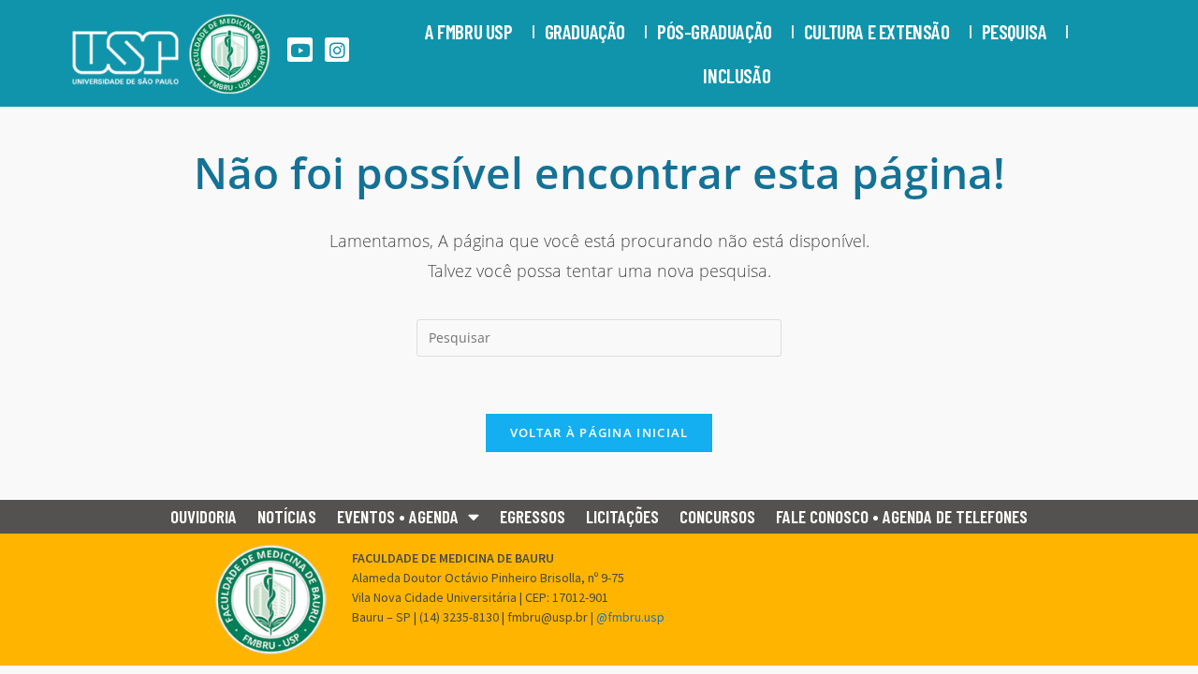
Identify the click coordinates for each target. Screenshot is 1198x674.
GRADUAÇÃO (585, 31)
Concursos (717, 516)
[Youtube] (300, 50)
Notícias (286, 516)
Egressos (532, 516)
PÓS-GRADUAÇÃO (714, 31)
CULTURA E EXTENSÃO (877, 31)
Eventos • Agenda (398, 516)
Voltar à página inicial (599, 432)
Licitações (622, 516)
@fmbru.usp (630, 616)
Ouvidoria (203, 516)
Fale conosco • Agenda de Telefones (902, 516)
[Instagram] (337, 50)
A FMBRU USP (469, 31)
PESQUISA (1014, 31)
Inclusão (736, 75)
